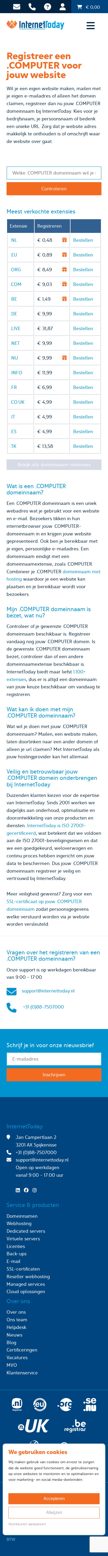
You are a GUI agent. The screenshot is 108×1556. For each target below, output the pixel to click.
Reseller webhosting (28, 1276)
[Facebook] (27, 1190)
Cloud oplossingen (26, 1291)
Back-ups (16, 1254)
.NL (13, 240)
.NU (14, 358)
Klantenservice (22, 1373)
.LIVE (15, 328)
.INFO (16, 373)
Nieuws (14, 1335)
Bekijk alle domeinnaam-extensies (54, 465)
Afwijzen (54, 1512)
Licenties (16, 1246)
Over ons (16, 1312)
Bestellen (83, 240)
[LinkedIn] (19, 1190)
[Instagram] (36, 1190)
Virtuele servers (23, 1239)
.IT (12, 417)
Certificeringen (22, 1350)
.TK (13, 446)
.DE (13, 314)
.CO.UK (17, 402)
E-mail (13, 1261)
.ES (13, 431)
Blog (11, 1342)
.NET (15, 343)
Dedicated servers (26, 1231)
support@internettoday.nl (48, 991)
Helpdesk (16, 1327)
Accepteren (54, 1498)
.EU (13, 255)
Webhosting (19, 1223)
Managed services (26, 1284)
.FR (13, 387)
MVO (12, 1365)
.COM (15, 284)
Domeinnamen (22, 1216)
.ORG (15, 270)
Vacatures (17, 1357)
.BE (13, 299)
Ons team (17, 1320)
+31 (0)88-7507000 (43, 1007)
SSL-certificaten (23, 1269)
